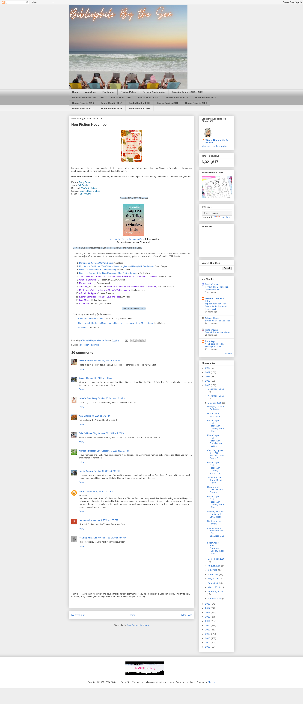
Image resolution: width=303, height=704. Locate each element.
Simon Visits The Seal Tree (217, 321)
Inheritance (84, 303)
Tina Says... (211, 341)
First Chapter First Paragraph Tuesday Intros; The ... (215, 467)
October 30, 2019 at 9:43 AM (99, 378)
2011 (208, 634)
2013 (208, 625)
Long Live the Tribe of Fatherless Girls (126, 239)
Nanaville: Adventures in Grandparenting (97, 270)
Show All (228, 354)
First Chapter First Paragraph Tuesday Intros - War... (215, 440)
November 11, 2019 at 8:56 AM (112, 538)
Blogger (211, 682)
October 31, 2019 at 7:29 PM (107, 471)
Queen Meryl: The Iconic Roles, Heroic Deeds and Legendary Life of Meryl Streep (115, 323)
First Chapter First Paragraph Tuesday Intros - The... (215, 425)
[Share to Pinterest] (144, 340)
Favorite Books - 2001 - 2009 (187, 92)
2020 (208, 381)
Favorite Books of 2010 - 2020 (88, 97)
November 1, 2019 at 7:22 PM (99, 491)
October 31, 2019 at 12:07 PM (115, 451)
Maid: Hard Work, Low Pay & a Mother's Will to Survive (104, 290)
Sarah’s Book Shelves (90, 191)
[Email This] (132, 340)
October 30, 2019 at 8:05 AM (107, 360)
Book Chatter (212, 284)
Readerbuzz (211, 330)
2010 (208, 638)
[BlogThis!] (135, 340)
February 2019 (215, 591)
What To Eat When (87, 280)
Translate (225, 217)
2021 (208, 376)
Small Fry (83, 286)
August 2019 (214, 565)
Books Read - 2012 (121, 97)
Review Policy (128, 92)
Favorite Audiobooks (154, 92)
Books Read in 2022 (111, 108)
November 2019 (216, 396)
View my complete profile (214, 146)
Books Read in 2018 (139, 103)
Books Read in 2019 (167, 103)
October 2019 (215, 403)
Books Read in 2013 (149, 97)
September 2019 (216, 559)
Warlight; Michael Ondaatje (215, 407)
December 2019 (216, 389)
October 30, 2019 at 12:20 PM (111, 398)
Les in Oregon (86, 471)
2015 (208, 616)
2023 (208, 368)
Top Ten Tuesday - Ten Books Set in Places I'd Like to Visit (215, 306)
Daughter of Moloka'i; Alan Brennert (215, 490)
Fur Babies (108, 92)
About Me (90, 92)
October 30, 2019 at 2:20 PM (111, 433)
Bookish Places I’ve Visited (217, 332)
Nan (81, 416)
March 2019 (214, 587)
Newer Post (77, 615)
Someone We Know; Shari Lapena (214, 480)
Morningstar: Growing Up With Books (96, 263)
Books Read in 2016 (83, 103)
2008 (208, 647)
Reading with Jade (88, 538)
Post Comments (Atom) (138, 625)
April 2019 (213, 583)
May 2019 (213, 578)
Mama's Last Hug (87, 283)
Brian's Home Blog (88, 433)
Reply (81, 369)
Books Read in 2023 (139, 108)
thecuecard (84, 520)
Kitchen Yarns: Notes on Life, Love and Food (99, 297)
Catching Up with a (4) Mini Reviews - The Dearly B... (215, 454)
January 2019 (215, 598)
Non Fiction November (89, 345)
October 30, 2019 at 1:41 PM (97, 416)
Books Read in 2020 (196, 103)
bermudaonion (86, 360)
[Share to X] (138, 340)
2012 (208, 629)
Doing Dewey (85, 182)
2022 (208, 372)
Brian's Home (212, 318)
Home (75, 92)
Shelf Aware (85, 194)
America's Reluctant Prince (90, 319)
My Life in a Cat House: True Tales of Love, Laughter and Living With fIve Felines (116, 266)
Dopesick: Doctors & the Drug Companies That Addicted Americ (108, 273)
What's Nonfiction (89, 188)
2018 (208, 604)
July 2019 (213, 570)
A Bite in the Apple (87, 293)
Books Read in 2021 (83, 108)
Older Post (186, 615)
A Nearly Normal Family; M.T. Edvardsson (215, 514)
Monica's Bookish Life (90, 451)
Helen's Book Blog (88, 398)
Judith (82, 491)
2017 (208, 608)
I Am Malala (84, 300)
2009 (208, 642)
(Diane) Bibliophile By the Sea (216, 141)
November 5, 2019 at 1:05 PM (104, 520)
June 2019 (213, 574)
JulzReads (83, 185)
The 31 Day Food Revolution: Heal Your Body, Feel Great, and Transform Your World (118, 276)
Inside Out (83, 327)
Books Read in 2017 (111, 103)
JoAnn (82, 378)
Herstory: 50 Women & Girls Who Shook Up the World (131, 286)
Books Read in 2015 (205, 97)
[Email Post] (126, 340)
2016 (208, 612)
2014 (208, 621)
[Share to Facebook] (141, 340)
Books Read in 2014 (177, 97)
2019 (208, 385)
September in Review (214, 522)
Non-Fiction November (213, 414)
